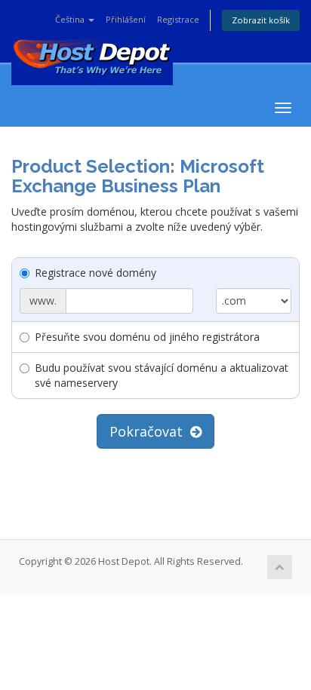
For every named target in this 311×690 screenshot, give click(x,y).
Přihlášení (126, 19)
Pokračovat (149, 431)
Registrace (178, 19)
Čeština (71, 19)
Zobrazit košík (261, 20)
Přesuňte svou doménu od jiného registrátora (147, 337)
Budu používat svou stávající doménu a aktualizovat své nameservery (161, 375)
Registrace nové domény (95, 272)
